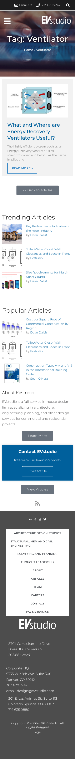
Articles (37, 578)
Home (28, 50)
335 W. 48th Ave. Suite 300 (30, 674)
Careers (37, 595)
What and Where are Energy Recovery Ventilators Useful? (33, 131)
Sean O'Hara (39, 378)
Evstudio (36, 258)
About (37, 570)
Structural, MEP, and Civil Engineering (31, 543)
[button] (68, 5)
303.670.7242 (17, 685)
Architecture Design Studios (37, 533)
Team (38, 587)
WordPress (37, 728)
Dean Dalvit (38, 235)
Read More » (22, 168)
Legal (37, 732)
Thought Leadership (37, 562)
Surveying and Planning (38, 553)
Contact (37, 603)
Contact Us (38, 471)
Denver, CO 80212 (20, 680)
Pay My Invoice (37, 611)
